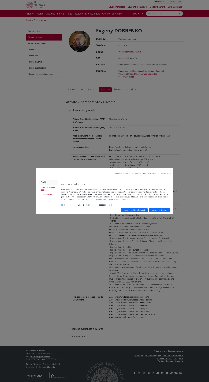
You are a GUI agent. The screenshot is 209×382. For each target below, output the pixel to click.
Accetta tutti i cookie (159, 210)
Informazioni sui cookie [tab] (48, 188)
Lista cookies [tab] (46, 195)
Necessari (68, 205)
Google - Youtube (85, 205)
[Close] (170, 171)
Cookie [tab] (44, 182)
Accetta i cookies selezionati (134, 210)
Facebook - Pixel (105, 205)
